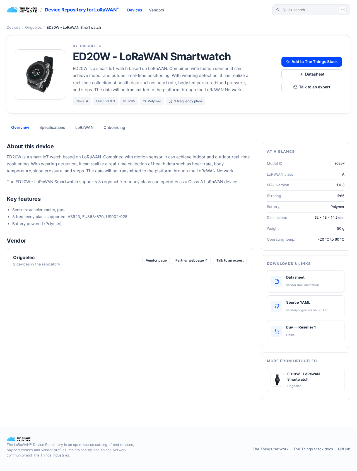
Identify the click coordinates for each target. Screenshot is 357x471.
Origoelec (33, 27)
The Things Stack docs (313, 449)
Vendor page (156, 260)
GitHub (344, 449)
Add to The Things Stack (314, 61)
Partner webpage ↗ (191, 260)
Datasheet (314, 74)
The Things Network (270, 449)
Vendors (156, 10)
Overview (20, 127)
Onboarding (114, 127)
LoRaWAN (84, 127)
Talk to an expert (314, 86)
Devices (134, 10)
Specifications (52, 127)
